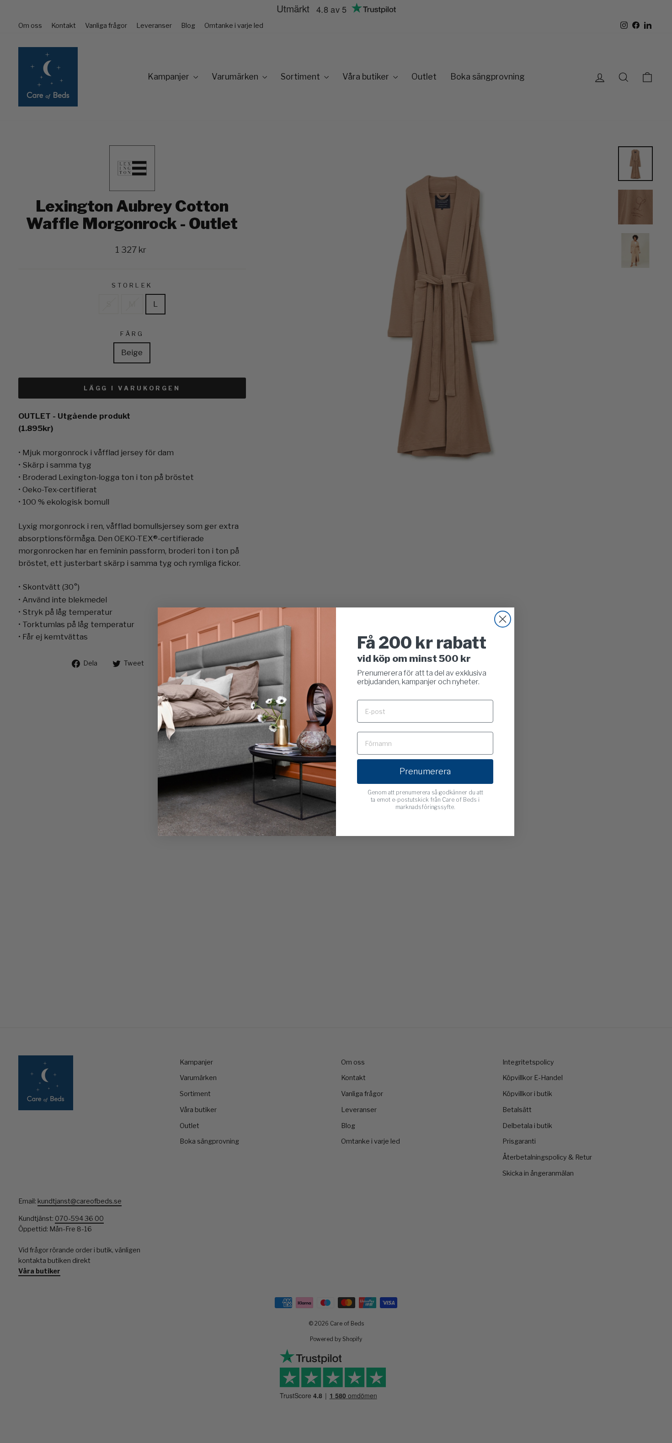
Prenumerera (425, 771)
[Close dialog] (503, 619)
